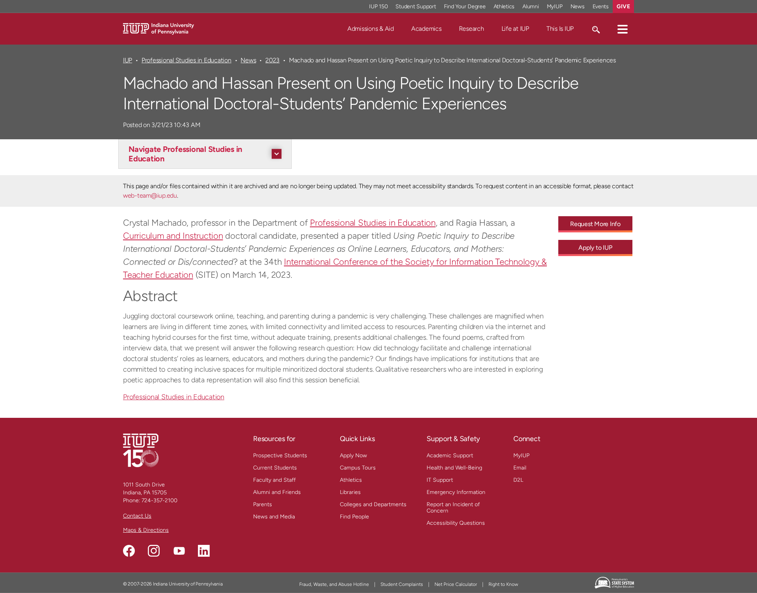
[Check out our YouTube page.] (179, 551)
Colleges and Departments (373, 504)
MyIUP (555, 6)
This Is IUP (560, 28)
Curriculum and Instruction (173, 235)
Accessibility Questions (456, 523)
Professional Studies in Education (186, 60)
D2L (518, 480)
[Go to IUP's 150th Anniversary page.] (140, 450)
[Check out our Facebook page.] (129, 551)
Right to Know (503, 584)
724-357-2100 (159, 500)
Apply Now (353, 455)
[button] (622, 29)
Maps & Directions (146, 530)
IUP (127, 60)
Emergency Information (456, 492)
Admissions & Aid (370, 28)
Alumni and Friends (277, 492)
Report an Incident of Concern (453, 507)
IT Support (440, 480)
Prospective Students (280, 455)
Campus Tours (358, 467)
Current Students (275, 467)
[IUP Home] (158, 28)
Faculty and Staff (274, 480)
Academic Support (450, 455)
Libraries (350, 492)
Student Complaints (401, 584)
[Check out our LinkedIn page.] (204, 551)
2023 (272, 60)
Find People (354, 516)
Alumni (530, 6)
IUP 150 (378, 6)
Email (519, 467)
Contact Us (137, 516)
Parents (262, 504)
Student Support (415, 6)
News (578, 6)
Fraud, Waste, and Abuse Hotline (334, 584)
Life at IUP (515, 28)
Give (623, 6)
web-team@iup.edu (150, 195)
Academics (426, 28)
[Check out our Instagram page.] (154, 551)
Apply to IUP (595, 247)
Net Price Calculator (455, 584)
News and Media (274, 516)
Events (601, 6)
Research (471, 28)
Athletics (504, 6)
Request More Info (595, 224)
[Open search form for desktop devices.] (595, 29)
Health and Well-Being (454, 467)
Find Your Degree (465, 6)
